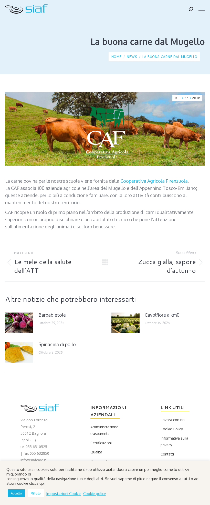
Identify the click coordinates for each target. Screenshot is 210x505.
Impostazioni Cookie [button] (63, 493)
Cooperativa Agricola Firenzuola (153, 181)
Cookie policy (94, 493)
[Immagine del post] (19, 323)
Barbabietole (52, 315)
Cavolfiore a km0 (162, 315)
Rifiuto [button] (36, 493)
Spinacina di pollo (57, 344)
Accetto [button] (16, 493)
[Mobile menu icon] (201, 9)
